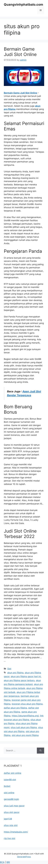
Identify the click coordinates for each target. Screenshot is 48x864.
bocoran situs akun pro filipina (27, 704)
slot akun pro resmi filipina (25, 735)
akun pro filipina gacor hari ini (26, 676)
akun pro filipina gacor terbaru (19, 680)
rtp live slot (9, 838)
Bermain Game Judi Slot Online (20, 51)
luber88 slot (10, 779)
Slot (9, 668)
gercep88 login (11, 799)
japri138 (8, 819)
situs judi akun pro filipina (24, 727)
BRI (8, 862)
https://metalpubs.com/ (16, 832)
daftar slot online (12, 773)
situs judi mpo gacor (14, 805)
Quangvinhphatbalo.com (23, 4)
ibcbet (7, 786)
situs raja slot (11, 825)
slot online (9, 792)
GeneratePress (24, 856)
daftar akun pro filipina (15, 708)
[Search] (40, 751)
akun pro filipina (15, 672)
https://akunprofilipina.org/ (25, 715)
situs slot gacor (11, 812)
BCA (2, 862)
